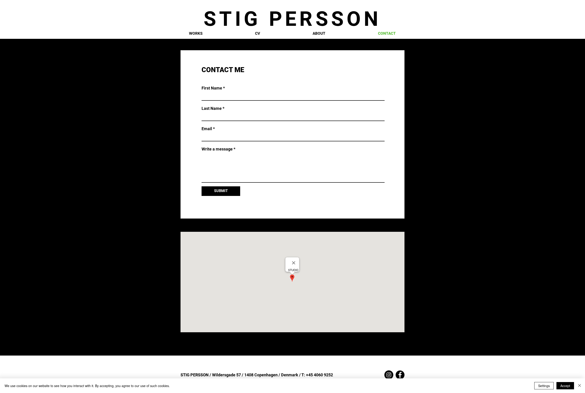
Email (207, 129)
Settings (544, 385)
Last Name (212, 108)
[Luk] (579, 385)
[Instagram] (388, 374)
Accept (565, 385)
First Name (212, 88)
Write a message (217, 149)
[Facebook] (400, 374)
